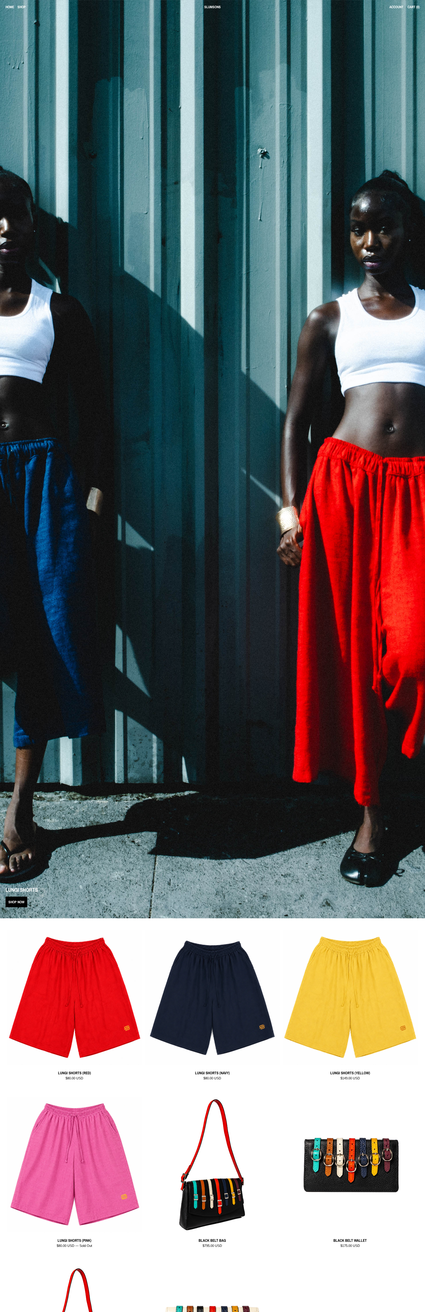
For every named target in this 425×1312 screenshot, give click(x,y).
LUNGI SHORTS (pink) (74, 1240)
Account (396, 6)
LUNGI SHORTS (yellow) (350, 1073)
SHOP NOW (16, 901)
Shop (21, 6)
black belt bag (212, 1240)
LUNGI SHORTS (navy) (212, 1073)
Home (10, 6)
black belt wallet (350, 1240)
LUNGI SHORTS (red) (74, 1073)
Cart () (413, 6)
